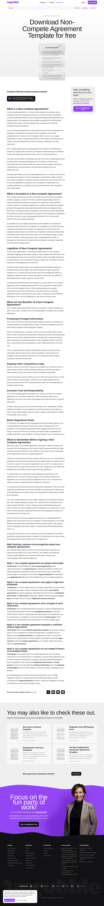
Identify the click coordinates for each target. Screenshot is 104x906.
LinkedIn (57, 886)
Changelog (11, 865)
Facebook (35, 886)
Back (11, 8)
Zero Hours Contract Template (32, 728)
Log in (83, 2)
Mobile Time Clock (13, 860)
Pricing (51, 2)
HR (70, 740)
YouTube (82, 886)
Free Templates (30, 853)
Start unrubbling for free (83, 109)
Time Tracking (12, 848)
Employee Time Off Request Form (81, 728)
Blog (27, 851)
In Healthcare (47, 855)
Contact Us (29, 863)
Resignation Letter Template (88, 852)
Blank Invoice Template (86, 862)
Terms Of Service (30, 865)
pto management (25, 818)
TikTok (67, 886)
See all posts (76, 774)
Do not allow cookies (21, 900)
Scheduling (11, 851)
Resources (59, 2)
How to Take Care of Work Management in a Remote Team (69, 862)
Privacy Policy (29, 868)
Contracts (47, 16)
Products (42, 2)
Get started (92, 2)
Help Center (29, 855)
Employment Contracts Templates (33, 748)
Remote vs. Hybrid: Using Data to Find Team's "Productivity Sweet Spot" (69, 850)
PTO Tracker (11, 853)
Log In (45, 853)
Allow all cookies (9, 900)
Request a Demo (48, 848)
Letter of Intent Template (87, 855)
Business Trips (12, 858)
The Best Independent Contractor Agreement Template (79, 749)
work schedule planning (28, 815)
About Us (28, 860)
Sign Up (46, 851)
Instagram (47, 886)
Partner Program (30, 858)
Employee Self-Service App (15, 863)
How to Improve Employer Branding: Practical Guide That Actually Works (69, 856)
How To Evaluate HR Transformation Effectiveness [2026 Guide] (69, 872)
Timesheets (11, 855)
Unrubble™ (44, 898)
